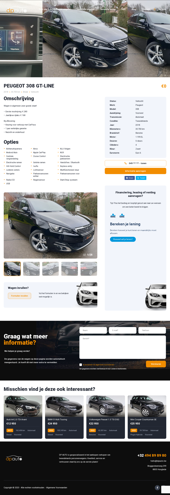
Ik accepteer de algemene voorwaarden (98, 365)
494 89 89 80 (152, 455)
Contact (146, 9)
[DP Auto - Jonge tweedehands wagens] (17, 9)
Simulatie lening (108, 9)
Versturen (156, 364)
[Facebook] (157, 487)
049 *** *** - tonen (137, 163)
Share (131, 178)
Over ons (43, 9)
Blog (134, 9)
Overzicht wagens (62, 9)
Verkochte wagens (85, 9)
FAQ (123, 9)
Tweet (142, 178)
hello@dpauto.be (158, 461)
